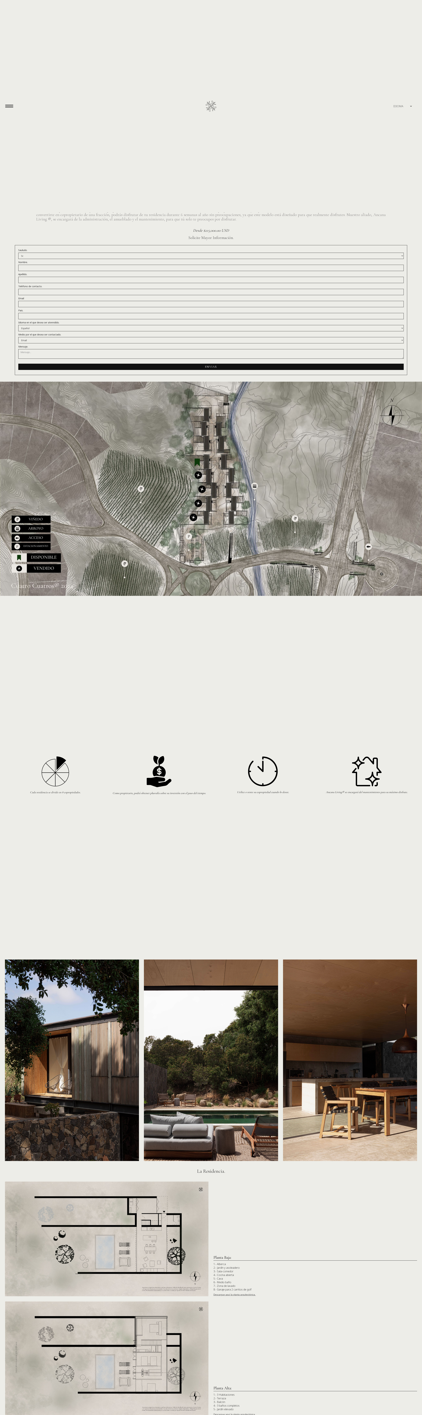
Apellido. (22, 274)
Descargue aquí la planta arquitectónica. (234, 1294)
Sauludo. (22, 250)
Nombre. (23, 262)
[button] (398, 106)
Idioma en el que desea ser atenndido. (38, 322)
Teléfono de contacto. (30, 286)
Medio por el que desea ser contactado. (39, 334)
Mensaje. (23, 346)
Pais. (20, 310)
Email (21, 298)
